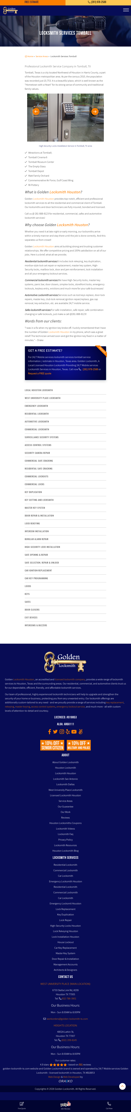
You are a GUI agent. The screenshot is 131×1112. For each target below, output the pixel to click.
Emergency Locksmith (36, 405)
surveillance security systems (42, 437)
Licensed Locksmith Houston (65, 795)
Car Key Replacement (65, 947)
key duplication (33, 492)
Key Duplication (65, 914)
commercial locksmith (37, 429)
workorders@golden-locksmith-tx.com (67, 1019)
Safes (28, 601)
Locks (28, 586)
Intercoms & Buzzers (36, 625)
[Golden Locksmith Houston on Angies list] (80, 732)
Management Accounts (66, 964)
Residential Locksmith (37, 413)
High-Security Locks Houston (65, 925)
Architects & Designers (65, 970)
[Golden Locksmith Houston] (11, 10)
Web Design (54, 1077)
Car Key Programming (36, 578)
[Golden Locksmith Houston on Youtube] (74, 732)
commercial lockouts (36, 476)
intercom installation (37, 531)
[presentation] (40, 112)
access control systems (38, 445)
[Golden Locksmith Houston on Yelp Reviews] (68, 732)
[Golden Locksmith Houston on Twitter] (55, 732)
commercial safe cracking (39, 460)
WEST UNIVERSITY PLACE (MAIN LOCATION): (65, 984)
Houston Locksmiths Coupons (65, 823)
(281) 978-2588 (90, 369)
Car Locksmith (65, 876)
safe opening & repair (36, 554)
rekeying (9, 706)
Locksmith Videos (65, 828)
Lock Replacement (65, 909)
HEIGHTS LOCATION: (65, 1025)
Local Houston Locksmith (39, 390)
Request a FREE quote (39, 373)
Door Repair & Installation (65, 959)
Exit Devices (31, 617)
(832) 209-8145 (69, 1040)
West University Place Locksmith (43, 398)
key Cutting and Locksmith (39, 499)
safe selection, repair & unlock (42, 562)
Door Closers (32, 609)
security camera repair (37, 452)
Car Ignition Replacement (38, 570)
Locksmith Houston (64, 192)
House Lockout (66, 942)
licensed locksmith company (70, 679)
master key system (35, 507)
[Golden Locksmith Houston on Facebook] (49, 732)
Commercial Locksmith (65, 870)
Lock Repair (65, 920)
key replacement (115, 702)
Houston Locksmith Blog (65, 850)
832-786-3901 (69, 998)
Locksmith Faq (65, 834)
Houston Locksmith (65, 767)
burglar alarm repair (36, 539)
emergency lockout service (71, 706)
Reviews (65, 817)
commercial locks (34, 484)
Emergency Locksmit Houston (65, 903)
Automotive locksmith (37, 421)
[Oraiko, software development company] (65, 1081)
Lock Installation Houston (65, 936)
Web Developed (71, 1077)
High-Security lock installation (42, 546)
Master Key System (65, 953)
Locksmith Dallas (65, 784)
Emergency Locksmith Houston (65, 881)
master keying (22, 706)
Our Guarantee (65, 806)
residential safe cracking (39, 468)
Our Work (65, 812)
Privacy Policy (65, 839)
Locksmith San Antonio (65, 779)
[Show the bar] (122, 1086)
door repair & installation (39, 515)
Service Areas (66, 801)
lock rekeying (32, 523)
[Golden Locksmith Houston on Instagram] (62, 732)
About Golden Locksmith (65, 762)
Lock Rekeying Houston (65, 931)
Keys (27, 594)
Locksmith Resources (65, 845)
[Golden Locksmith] (65, 663)
